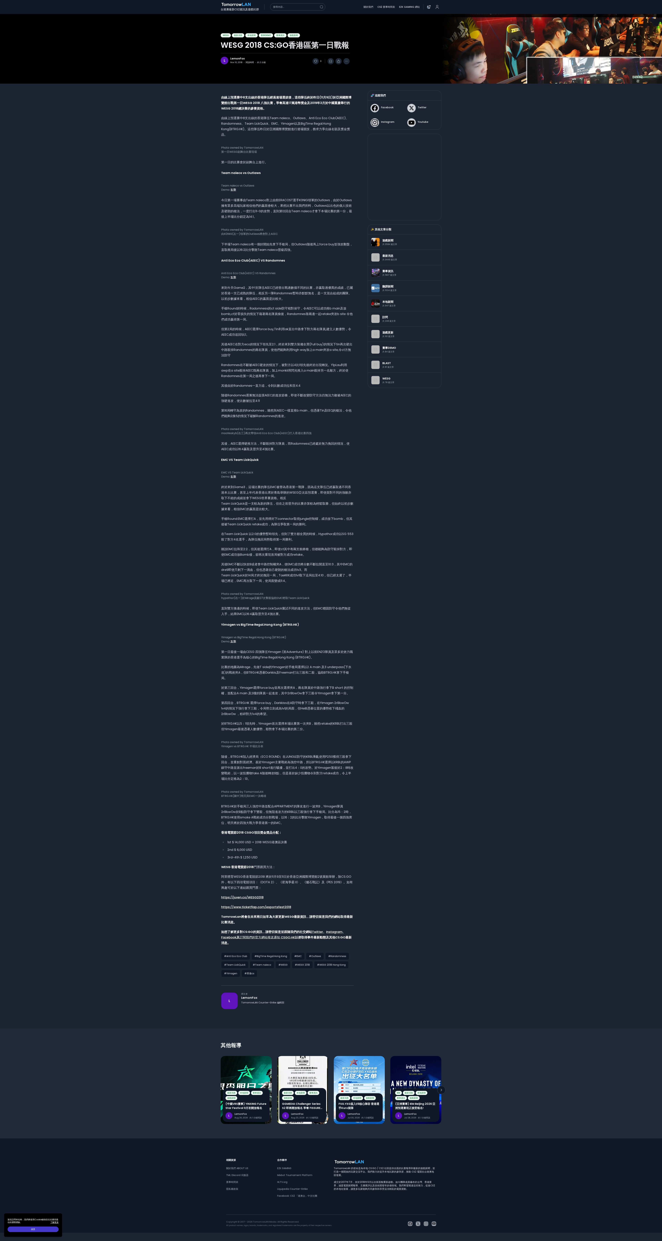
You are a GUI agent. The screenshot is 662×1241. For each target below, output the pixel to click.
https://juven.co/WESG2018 (242, 897)
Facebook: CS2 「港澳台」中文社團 (297, 1196)
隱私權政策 (232, 1189)
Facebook (229, 937)
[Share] (338, 61)
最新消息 (238, 35)
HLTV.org (282, 1182)
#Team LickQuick (234, 965)
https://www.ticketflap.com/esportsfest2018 (256, 907)
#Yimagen (230, 973)
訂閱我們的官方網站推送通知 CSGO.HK (267, 937)
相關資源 (231, 1160)
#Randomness (337, 956)
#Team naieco (262, 965)
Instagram (334, 932)
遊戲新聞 (294, 35)
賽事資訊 (280, 35)
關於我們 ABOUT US (237, 1168)
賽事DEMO (266, 35)
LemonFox (237, 58)
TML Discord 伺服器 (237, 1175)
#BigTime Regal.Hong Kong (270, 956)
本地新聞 (251, 35)
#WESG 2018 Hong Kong (331, 965)
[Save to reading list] (331, 61)
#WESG (283, 965)
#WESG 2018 (302, 965)
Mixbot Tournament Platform (294, 1175)
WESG (226, 35)
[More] (346, 61)
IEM (398, 1092)
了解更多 (54, 1222)
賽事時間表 (232, 1182)
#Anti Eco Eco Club (235, 956)
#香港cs (249, 973)
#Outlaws (315, 956)
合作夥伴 (282, 1160)
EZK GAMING (284, 1168)
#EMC (298, 956)
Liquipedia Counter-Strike (292, 1189)
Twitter (317, 932)
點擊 (233, 190)
